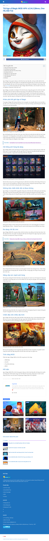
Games (7, 5)
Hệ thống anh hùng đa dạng (10, 69)
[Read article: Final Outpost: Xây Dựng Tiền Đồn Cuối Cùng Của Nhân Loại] (35, 408)
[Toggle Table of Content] (43, 66)
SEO (5, 494)
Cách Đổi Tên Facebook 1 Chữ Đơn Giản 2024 (16, 447)
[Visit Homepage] (24, 2)
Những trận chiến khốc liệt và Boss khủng (13, 70)
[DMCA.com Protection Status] (6, 526)
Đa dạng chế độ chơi (9, 72)
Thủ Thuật (7, 85)
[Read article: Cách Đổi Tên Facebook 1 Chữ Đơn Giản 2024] (5, 449)
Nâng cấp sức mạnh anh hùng (10, 73)
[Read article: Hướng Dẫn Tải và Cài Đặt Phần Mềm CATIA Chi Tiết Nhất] (5, 444)
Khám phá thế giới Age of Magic (11, 67)
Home (4, 5)
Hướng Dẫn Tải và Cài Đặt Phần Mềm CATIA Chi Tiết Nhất (19, 443)
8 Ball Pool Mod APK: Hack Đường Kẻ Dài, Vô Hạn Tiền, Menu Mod (20, 452)
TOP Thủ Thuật (7, 487)
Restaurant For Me (7, 507)
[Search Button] (45, 2)
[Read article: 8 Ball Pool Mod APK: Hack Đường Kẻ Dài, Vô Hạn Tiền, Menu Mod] (5, 453)
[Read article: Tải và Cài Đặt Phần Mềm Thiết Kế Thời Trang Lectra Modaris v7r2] (5, 458)
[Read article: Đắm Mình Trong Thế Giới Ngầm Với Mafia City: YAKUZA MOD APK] (13, 425)
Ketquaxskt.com (7, 502)
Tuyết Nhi (14, 384)
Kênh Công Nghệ (7, 492)
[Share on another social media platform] (45, 59)
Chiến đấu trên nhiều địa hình (10, 74)
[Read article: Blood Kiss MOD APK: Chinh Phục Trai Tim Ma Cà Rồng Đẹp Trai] (35, 425)
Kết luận (6, 77)
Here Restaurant (7, 504)
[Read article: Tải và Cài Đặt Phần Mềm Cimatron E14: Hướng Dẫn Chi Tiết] (5, 463)
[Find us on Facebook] (3, 536)
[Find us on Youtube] (4, 536)
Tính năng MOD (8, 76)
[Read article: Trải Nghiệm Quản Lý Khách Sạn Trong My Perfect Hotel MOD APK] (13, 408)
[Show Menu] (3, 2)
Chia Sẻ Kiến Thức (7, 489)
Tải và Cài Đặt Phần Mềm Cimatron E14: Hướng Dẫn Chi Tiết (19, 461)
